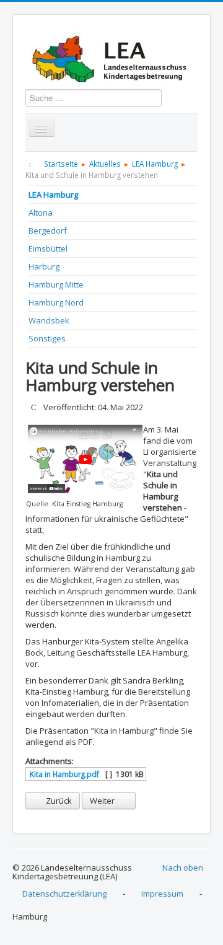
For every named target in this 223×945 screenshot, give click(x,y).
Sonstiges (47, 338)
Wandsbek (48, 320)
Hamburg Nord (56, 302)
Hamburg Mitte (56, 284)
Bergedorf (47, 230)
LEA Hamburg (53, 194)
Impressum (162, 893)
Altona (40, 212)
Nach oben (182, 867)
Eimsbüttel (48, 248)
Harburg (43, 266)
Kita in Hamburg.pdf (63, 774)
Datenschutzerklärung (64, 893)
